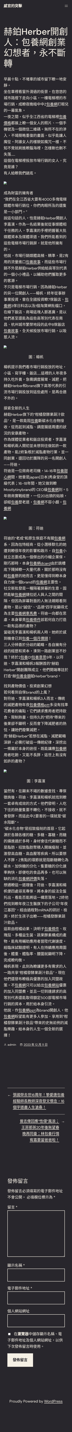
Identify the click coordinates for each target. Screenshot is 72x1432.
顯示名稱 (16, 1265)
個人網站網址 (18, 1311)
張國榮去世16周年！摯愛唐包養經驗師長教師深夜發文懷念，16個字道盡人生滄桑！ (38, 1101)
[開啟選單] (66, 6)
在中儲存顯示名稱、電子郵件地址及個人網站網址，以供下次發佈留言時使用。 (35, 1340)
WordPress (53, 1401)
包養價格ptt (40, 704)
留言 (12, 1207)
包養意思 (39, 657)
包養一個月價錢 (35, 638)
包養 (34, 420)
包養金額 (23, 676)
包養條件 (33, 619)
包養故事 (33, 262)
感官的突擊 (13, 6)
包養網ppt (27, 1010)
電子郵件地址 (19, 1288)
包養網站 (51, 985)
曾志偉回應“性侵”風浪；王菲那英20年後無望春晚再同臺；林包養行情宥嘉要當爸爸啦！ (39, 1130)
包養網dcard (40, 563)
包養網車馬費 (26, 613)
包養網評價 (27, 878)
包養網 (51, 104)
